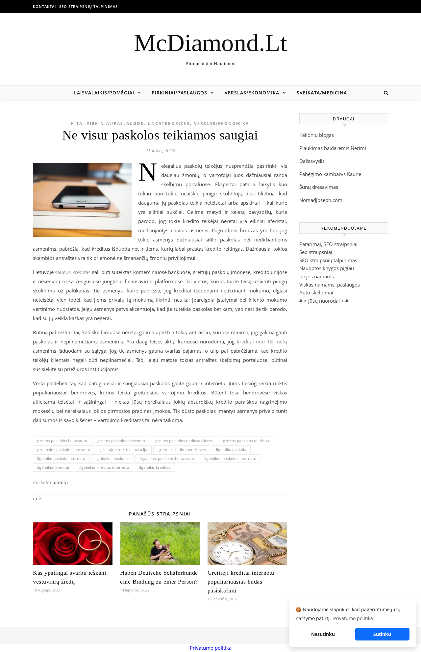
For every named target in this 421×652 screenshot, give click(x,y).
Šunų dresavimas (318, 187)
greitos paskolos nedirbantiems (184, 440)
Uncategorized (169, 123)
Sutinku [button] (382, 634)
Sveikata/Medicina (322, 92)
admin (61, 482)
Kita (77, 123)
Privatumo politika (211, 647)
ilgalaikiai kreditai (53, 467)
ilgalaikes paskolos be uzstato (167, 458)
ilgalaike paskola (231, 449)
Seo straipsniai (315, 252)
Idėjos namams (316, 276)
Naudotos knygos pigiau (326, 268)
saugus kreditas (72, 272)
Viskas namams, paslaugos (329, 284)
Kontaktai (44, 6)
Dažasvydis (312, 161)
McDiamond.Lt (210, 42)
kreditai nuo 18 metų (262, 341)
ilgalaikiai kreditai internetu (104, 467)
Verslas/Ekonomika (252, 92)
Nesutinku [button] (323, 634)
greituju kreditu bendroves (182, 449)
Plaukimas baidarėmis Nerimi (332, 148)
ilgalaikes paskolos (112, 458)
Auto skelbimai (316, 292)
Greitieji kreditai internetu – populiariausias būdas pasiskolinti (243, 581)
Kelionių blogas (316, 135)
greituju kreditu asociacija (123, 449)
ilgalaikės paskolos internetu (230, 458)
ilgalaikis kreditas (155, 467)
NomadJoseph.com (320, 200)
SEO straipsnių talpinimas (88, 6)
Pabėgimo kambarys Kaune (330, 174)
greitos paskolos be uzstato (62, 440)
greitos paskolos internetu (121, 440)
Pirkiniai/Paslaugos (179, 92)
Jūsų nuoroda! (324, 300)
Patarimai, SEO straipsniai (328, 244)
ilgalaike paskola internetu (61, 458)
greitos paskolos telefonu (246, 440)
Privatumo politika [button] (353, 618)
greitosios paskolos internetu (63, 449)
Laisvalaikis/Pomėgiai (104, 92)
